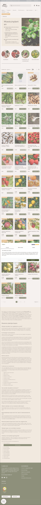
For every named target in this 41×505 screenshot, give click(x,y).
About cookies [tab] (20, 247)
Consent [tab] (7, 247)
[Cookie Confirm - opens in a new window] (35, 244)
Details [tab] (33, 247)
